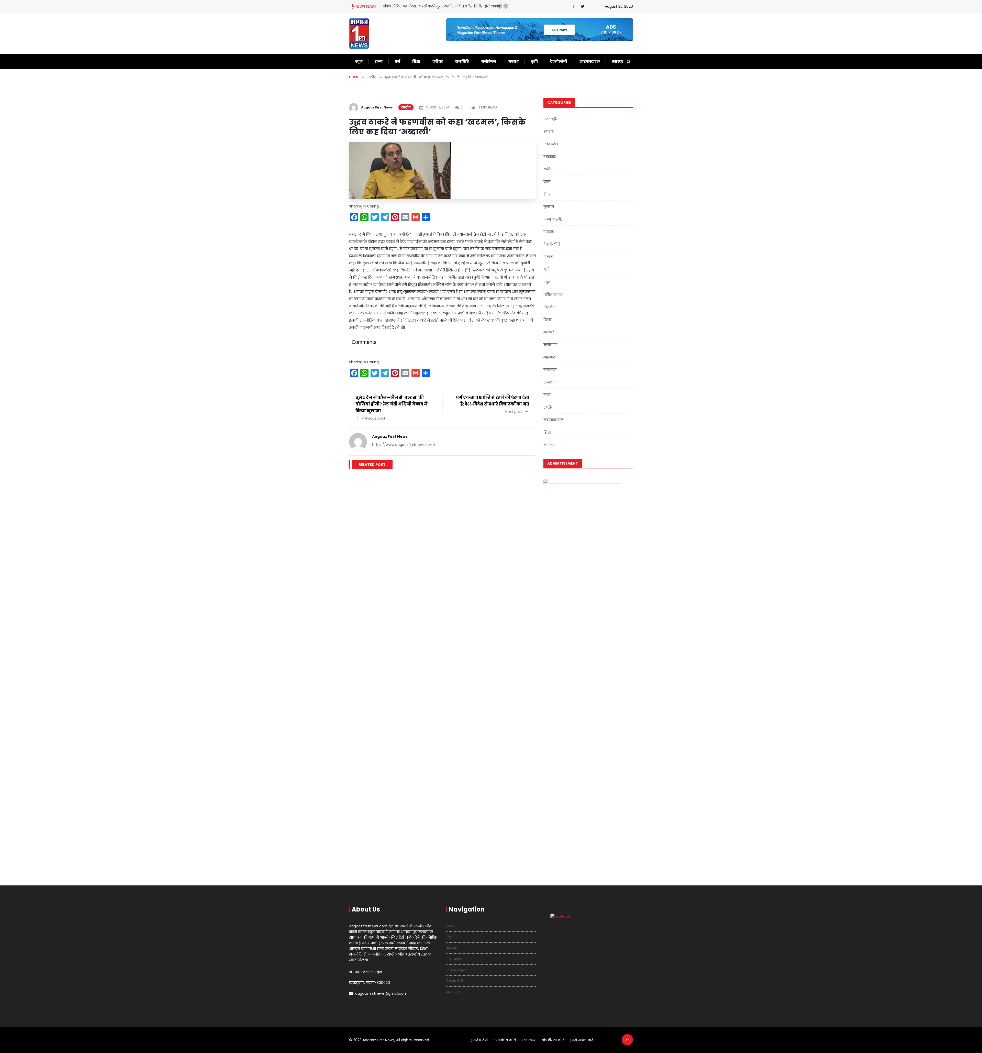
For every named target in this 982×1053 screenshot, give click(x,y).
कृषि (534, 61)
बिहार (547, 319)
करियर (437, 61)
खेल (546, 194)
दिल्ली (548, 256)
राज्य (379, 61)
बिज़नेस (549, 307)
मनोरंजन (488, 61)
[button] (499, 6)
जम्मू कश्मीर (553, 219)
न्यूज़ (359, 61)
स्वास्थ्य (617, 61)
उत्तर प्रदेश (550, 144)
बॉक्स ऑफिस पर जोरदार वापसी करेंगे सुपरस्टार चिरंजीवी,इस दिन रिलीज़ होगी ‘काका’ (442, 6)
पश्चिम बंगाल (553, 294)
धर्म (397, 61)
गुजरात (548, 206)
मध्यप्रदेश (550, 332)
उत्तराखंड (549, 156)
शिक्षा (416, 61)
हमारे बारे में (479, 1040)
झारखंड (548, 231)
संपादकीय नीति (504, 1040)
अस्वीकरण (529, 1040)
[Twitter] (582, 6)
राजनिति (462, 61)
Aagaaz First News (377, 107)
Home (354, 77)
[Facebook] (574, 6)
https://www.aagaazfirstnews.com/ (404, 444)
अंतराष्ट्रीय (551, 119)
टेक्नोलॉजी (558, 61)
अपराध (513, 61)
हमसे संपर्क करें (581, 1040)
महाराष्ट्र (549, 357)
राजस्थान (550, 382)
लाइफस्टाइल (589, 61)
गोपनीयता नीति (553, 1040)
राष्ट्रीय (406, 107)
